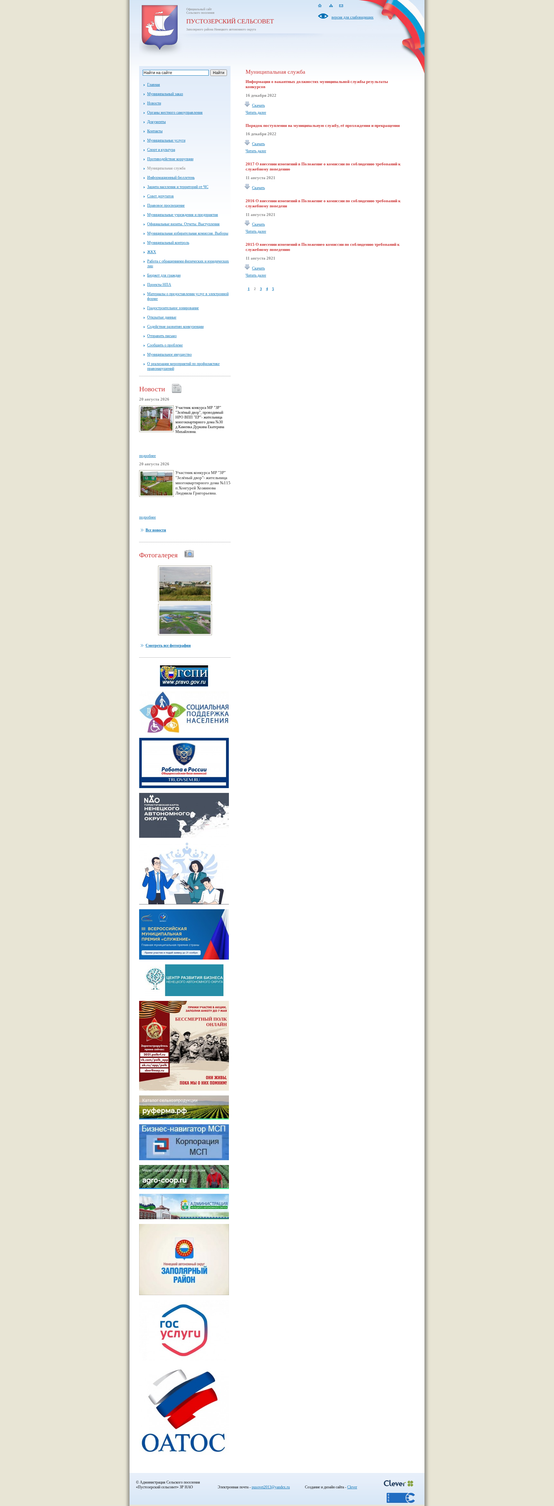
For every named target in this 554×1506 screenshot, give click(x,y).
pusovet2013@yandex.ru (271, 1487)
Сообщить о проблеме (165, 345)
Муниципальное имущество (169, 354)
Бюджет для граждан (163, 275)
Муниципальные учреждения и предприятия (182, 214)
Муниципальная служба (166, 168)
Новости (154, 103)
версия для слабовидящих (353, 17)
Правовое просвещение (166, 205)
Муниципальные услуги (166, 140)
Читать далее (256, 112)
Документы (156, 122)
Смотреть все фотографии (168, 645)
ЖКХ (151, 252)
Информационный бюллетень (171, 177)
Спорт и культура (161, 149)
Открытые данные (161, 317)
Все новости (156, 530)
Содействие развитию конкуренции (175, 326)
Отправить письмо (162, 336)
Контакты (155, 131)
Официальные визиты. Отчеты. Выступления (183, 224)
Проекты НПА (159, 284)
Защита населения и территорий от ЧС (177, 187)
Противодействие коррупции (170, 159)
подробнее (147, 455)
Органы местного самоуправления (175, 112)
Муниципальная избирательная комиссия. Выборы (187, 233)
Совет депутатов (160, 196)
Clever (352, 1487)
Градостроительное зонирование (173, 308)
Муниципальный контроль (168, 242)
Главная (153, 84)
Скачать (258, 105)
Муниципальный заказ (165, 94)
